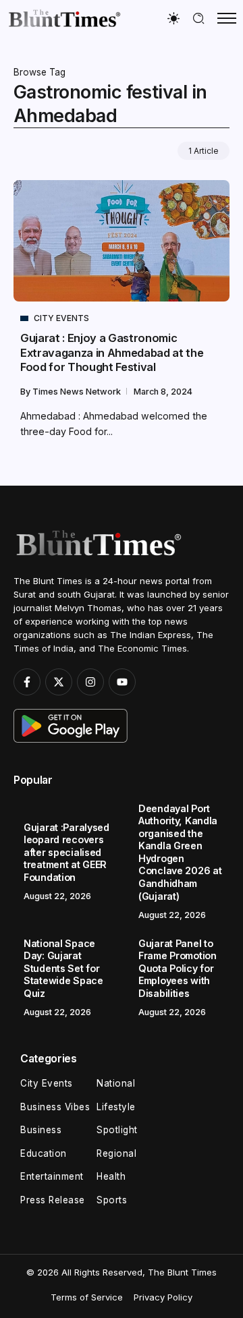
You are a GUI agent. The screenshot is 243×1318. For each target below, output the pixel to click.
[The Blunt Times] (64, 17)
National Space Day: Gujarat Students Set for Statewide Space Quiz (63, 968)
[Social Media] (27, 682)
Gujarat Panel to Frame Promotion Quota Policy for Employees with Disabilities (177, 968)
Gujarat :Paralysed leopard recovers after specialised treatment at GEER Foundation (66, 852)
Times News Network (77, 391)
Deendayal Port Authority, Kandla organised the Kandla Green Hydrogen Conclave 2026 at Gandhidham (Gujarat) (179, 852)
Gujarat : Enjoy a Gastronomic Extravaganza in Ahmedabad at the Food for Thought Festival (111, 352)
